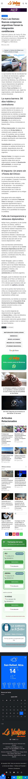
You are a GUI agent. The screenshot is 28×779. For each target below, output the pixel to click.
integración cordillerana (14, 332)
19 (10, 713)
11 (6, 710)
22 (21, 713)
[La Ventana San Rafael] (14, 3)
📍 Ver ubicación (14, 566)
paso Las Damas (14, 339)
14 (17, 710)
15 (21, 710)
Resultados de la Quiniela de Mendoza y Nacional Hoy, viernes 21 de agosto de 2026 (20, 437)
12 (10, 710)
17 (3, 713)
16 (25, 710)
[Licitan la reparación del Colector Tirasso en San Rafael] (20, 450)
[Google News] (14, 350)
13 (14, 710)
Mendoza (14, 336)
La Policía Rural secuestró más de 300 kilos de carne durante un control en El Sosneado (20, 505)
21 (17, 713)
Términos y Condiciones (14, 768)
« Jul (2, 723)
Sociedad (4, 16)
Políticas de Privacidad (19, 766)
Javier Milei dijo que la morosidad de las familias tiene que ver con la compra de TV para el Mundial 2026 (20, 482)
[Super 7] (14, 10)
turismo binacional (14, 346)
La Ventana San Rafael (7, 766)
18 (6, 713)
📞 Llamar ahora (14, 562)
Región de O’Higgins (14, 342)
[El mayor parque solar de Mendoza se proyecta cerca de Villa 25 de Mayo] (7, 450)
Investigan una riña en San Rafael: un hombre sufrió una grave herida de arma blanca (20, 524)
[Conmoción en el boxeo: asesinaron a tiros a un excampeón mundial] (7, 496)
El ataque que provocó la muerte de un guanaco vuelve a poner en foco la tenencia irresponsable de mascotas (7, 438)
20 (14, 713)
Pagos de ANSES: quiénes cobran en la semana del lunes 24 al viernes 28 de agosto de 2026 (7, 524)
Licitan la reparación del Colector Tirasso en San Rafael (20, 457)
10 (3, 710)
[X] (12, 739)
